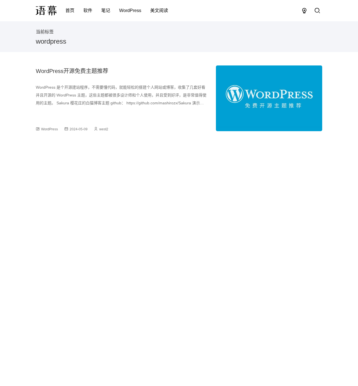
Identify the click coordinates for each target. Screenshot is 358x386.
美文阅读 (159, 10)
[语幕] (46, 11)
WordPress (130, 10)
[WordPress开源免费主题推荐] (269, 98)
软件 (87, 10)
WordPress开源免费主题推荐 (72, 71)
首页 (69, 10)
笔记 (105, 10)
